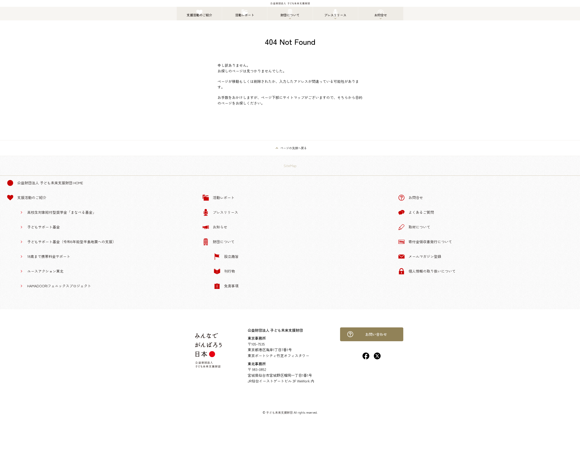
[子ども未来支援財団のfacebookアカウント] (365, 357)
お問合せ (415, 197)
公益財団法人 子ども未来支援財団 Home (50, 182)
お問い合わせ (376, 334)
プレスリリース (225, 212)
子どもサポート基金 (43, 227)
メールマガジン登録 (424, 256)
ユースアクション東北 (45, 271)
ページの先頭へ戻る (293, 148)
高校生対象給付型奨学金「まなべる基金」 (61, 212)
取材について (419, 227)
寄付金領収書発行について (430, 241)
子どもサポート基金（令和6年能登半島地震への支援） (71, 241)
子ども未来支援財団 (279, 412)
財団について (223, 241)
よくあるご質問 (421, 212)
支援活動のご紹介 (31, 197)
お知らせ (220, 227)
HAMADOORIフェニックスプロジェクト (59, 285)
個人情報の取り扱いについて (432, 271)
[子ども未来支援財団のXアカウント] (377, 357)
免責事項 (231, 285)
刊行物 (229, 271)
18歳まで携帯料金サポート (48, 256)
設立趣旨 (231, 256)
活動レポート (223, 197)
